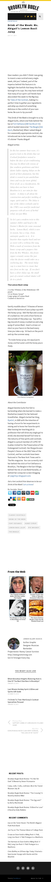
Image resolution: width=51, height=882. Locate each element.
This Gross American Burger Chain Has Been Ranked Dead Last (37, 619)
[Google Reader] (14, 499)
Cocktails (12, 21)
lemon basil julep (17, 527)
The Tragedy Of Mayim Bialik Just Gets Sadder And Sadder (17, 596)
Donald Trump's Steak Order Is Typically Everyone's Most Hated (37, 596)
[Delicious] (10, 499)
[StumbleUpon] (37, 493)
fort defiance (15, 523)
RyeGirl (11, 420)
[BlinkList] (23, 499)
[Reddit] (23, 493)
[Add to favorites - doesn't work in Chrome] (19, 499)
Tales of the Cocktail (19, 100)
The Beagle (34, 127)
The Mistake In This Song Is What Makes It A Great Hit (18, 619)
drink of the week (17, 519)
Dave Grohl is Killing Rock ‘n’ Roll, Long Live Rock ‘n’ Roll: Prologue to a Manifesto (24, 844)
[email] (32, 493)
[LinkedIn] (19, 493)
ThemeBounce (17, 878)
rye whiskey (33, 527)
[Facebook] (14, 493)
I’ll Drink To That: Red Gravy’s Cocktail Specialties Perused (23, 700)
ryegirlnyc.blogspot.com (20, 476)
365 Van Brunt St (33, 124)
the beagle (14, 532)
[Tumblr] (28, 493)
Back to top (36, 878)
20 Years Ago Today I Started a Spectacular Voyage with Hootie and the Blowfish (25, 854)
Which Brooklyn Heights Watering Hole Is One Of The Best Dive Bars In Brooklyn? (24, 680)
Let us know (28, 484)
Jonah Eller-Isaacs (32, 639)
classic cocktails (17, 515)
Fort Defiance (19, 124)
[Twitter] (10, 493)
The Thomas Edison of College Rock (29, 830)
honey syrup (31, 523)
